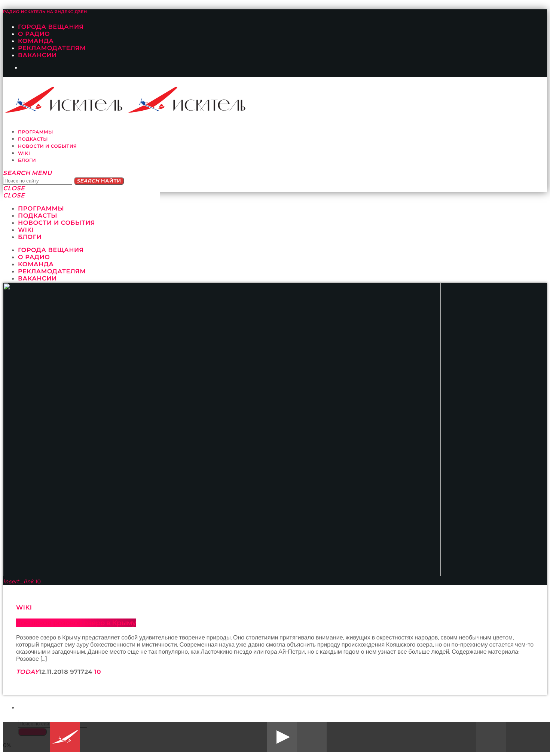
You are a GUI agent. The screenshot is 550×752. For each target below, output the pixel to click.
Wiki (24, 607)
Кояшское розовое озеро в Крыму (76, 623)
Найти (99, 181)
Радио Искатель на (45, 11)
